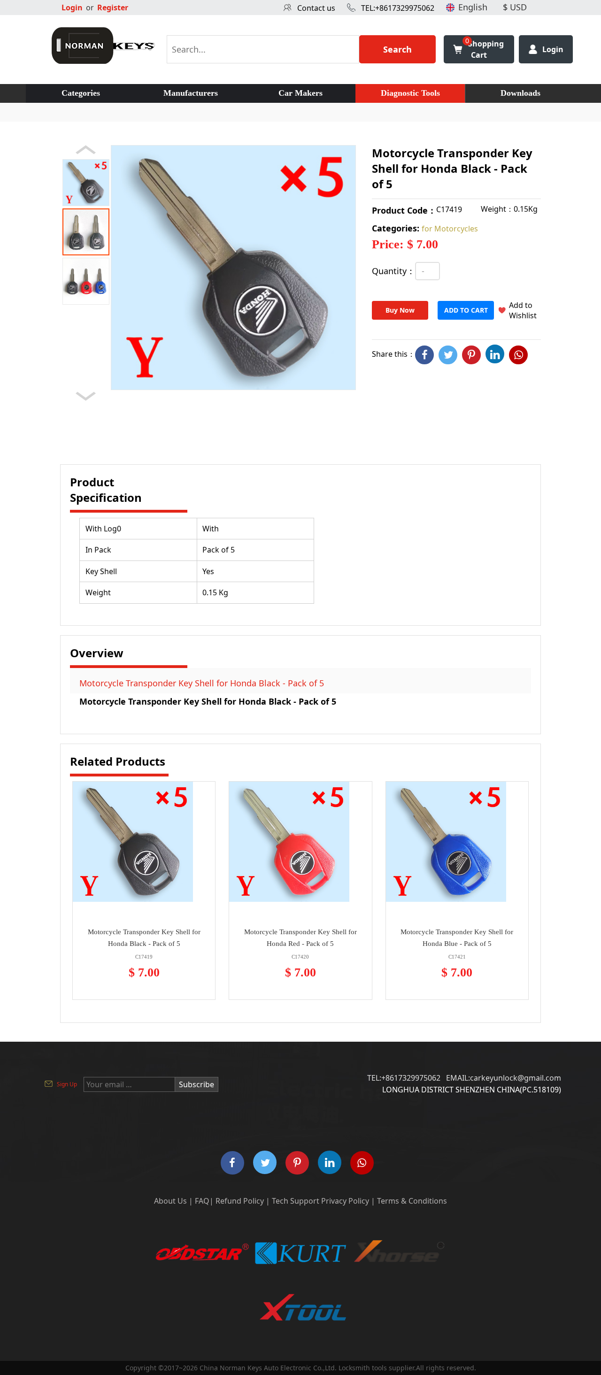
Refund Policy (240, 1201)
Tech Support (295, 1201)
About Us (170, 1201)
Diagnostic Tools (410, 93)
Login (72, 7)
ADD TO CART (466, 310)
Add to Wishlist (523, 310)
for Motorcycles (450, 228)
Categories (81, 93)
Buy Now (400, 310)
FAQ (202, 1201)
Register (112, 7)
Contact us (316, 8)
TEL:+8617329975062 (397, 8)
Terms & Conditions (412, 1201)
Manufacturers (190, 93)
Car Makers (300, 93)
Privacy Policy (345, 1201)
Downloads (520, 93)
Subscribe (196, 1084)
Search (397, 49)
